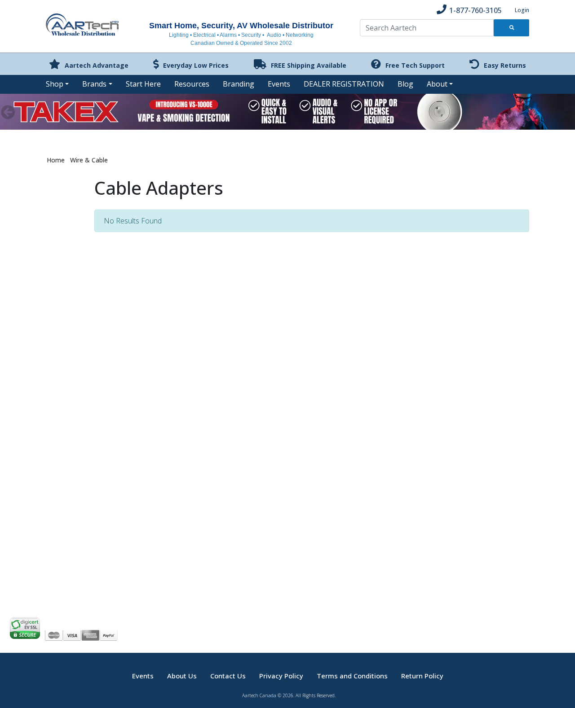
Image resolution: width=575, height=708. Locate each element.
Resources (191, 84)
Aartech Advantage (96, 65)
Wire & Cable (89, 160)
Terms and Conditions (352, 675)
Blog (405, 84)
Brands (94, 84)
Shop (54, 84)
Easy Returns (505, 65)
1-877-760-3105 (475, 10)
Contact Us (228, 675)
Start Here (143, 84)
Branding (238, 84)
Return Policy (422, 675)
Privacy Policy (281, 675)
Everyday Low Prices (196, 65)
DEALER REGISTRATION (344, 84)
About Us (182, 675)
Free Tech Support (415, 65)
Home (56, 160)
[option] (287, 112)
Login (522, 10)
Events (279, 84)
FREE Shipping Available (308, 65)
